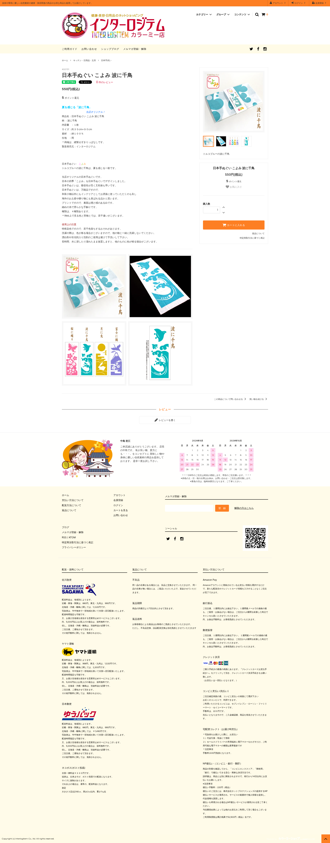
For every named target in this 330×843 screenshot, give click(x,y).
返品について (258, 233)
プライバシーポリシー (74, 547)
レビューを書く (167, 420)
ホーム (65, 60)
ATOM (72, 537)
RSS (64, 537)
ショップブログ (110, 48)
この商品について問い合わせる (228, 399)
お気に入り (235, 186)
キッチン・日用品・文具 (84, 60)
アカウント (278, 3)
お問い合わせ (89, 48)
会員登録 (319, 3)
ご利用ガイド (69, 48)
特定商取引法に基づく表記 (252, 238)
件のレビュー (104, 82)
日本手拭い (106, 60)
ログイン (298, 3)
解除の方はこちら (244, 507)
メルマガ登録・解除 (134, 48)
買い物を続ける (256, 399)
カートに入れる (235, 225)
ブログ (65, 527)
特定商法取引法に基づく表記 (77, 542)
